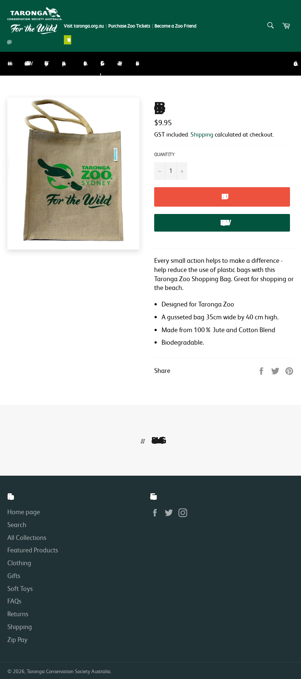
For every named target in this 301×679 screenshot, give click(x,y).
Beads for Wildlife (26, 63)
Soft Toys (44, 63)
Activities (83, 63)
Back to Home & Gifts (154, 440)
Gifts (100, 63)
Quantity (164, 154)
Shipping (202, 134)
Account (293, 64)
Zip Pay (17, 639)
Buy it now (222, 222)
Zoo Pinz (118, 63)
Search (16, 524)
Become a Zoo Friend (175, 25)
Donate (67, 39)
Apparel (63, 63)
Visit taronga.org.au (84, 25)
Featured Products (32, 550)
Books (136, 63)
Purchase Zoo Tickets (129, 25)
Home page (23, 512)
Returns (17, 614)
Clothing (19, 563)
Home (7, 63)
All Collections (26, 537)
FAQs (14, 601)
